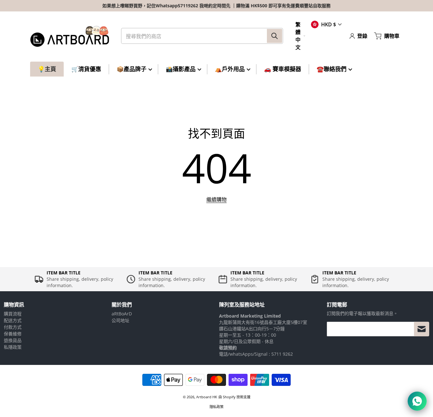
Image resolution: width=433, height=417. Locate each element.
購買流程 (13, 314)
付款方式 (13, 327)
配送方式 (13, 320)
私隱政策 (13, 347)
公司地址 (120, 320)
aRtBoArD (122, 314)
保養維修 (13, 334)
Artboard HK (206, 396)
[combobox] (202, 36)
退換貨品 (13, 340)
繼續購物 (216, 199)
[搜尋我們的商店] (274, 36)
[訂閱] (421, 329)
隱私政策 (216, 406)
